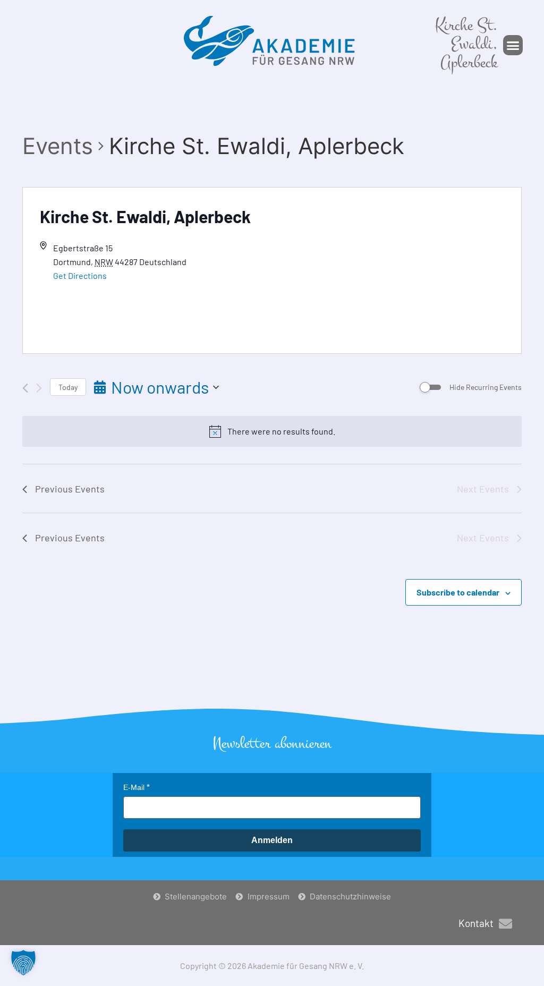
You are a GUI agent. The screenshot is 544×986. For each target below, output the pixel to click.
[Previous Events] (25, 388)
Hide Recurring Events (485, 387)
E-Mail (133, 787)
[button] (513, 45)
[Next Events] (39, 388)
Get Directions (80, 275)
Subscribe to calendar (457, 592)
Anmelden (272, 840)
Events (57, 145)
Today (68, 387)
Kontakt (476, 923)
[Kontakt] (505, 923)
